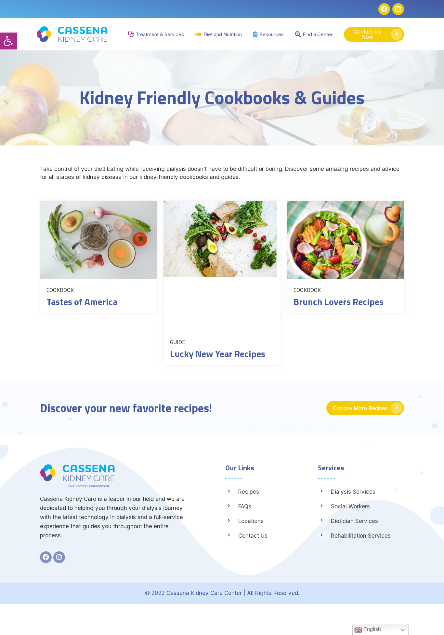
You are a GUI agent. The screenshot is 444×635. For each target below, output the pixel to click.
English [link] (371, 629)
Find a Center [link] (318, 34)
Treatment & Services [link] (160, 34)
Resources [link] (271, 34)
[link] (8, 41)
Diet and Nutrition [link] (222, 34)
